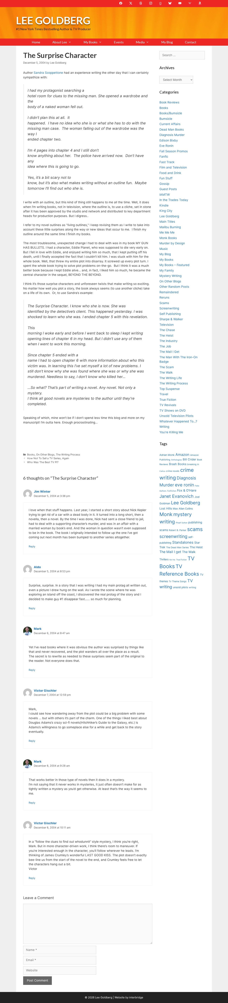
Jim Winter (42, 491)
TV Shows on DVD (172, 410)
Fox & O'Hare (186, 490)
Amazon (182, 454)
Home (36, 42)
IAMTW (164, 194)
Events (119, 42)
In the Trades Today (173, 200)
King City (165, 211)
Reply (32, 546)
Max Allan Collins (183, 508)
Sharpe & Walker (171, 319)
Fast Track (166, 162)
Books (31, 454)
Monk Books (168, 238)
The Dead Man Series (177, 547)
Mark (38, 629)
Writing (164, 426)
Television (166, 324)
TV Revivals (167, 405)
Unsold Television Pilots (176, 416)
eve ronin (184, 484)
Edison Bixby (168, 140)
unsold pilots (180, 587)
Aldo (37, 567)
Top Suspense (169, 389)
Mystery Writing (170, 276)
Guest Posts (168, 189)
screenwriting (173, 536)
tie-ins (172, 560)
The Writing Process (68, 454)
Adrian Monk (167, 454)
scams (195, 529)
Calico (162, 471)
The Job (165, 346)
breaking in (193, 464)
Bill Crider (189, 459)
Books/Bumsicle (170, 113)
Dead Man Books (171, 129)
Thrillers (164, 559)
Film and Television (173, 167)
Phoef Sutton (181, 523)
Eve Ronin (166, 146)
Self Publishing (170, 314)
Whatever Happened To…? (178, 421)
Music (163, 249)
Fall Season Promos (173, 151)
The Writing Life (170, 378)
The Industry (168, 341)
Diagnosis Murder (172, 135)
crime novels (172, 471)
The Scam (166, 367)
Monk (165, 514)
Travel (163, 394)
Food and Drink (170, 173)
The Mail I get (170, 552)
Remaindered (169, 292)
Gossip (164, 184)
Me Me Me (167, 232)
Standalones (182, 542)
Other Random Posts (174, 286)
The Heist (166, 335)
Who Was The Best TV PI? (42, 462)
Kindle (164, 205)
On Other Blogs (45, 454)
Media (140, 42)
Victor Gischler (45, 690)
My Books (90, 42)
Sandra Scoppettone (48, 72)
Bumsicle (165, 118)
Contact (190, 42)
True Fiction (167, 399)
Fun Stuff (165, 178)
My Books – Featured (174, 265)
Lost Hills (165, 508)
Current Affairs (169, 124)
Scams (164, 303)
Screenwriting (169, 308)
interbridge (136, 997)
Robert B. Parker (177, 530)
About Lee (59, 42)
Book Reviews (169, 102)
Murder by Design (172, 243)
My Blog (167, 42)
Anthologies (176, 460)
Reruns (164, 297)
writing (192, 587)
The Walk (166, 372)
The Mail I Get (169, 351)
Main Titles (167, 221)
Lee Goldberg (53, 20)
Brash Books (177, 464)
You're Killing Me (171, 432)
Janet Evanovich (176, 496)
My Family (166, 270)
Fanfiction (171, 491)
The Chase (167, 330)
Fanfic (163, 156)
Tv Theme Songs (177, 581)
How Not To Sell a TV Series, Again (48, 458)
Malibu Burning (170, 227)
